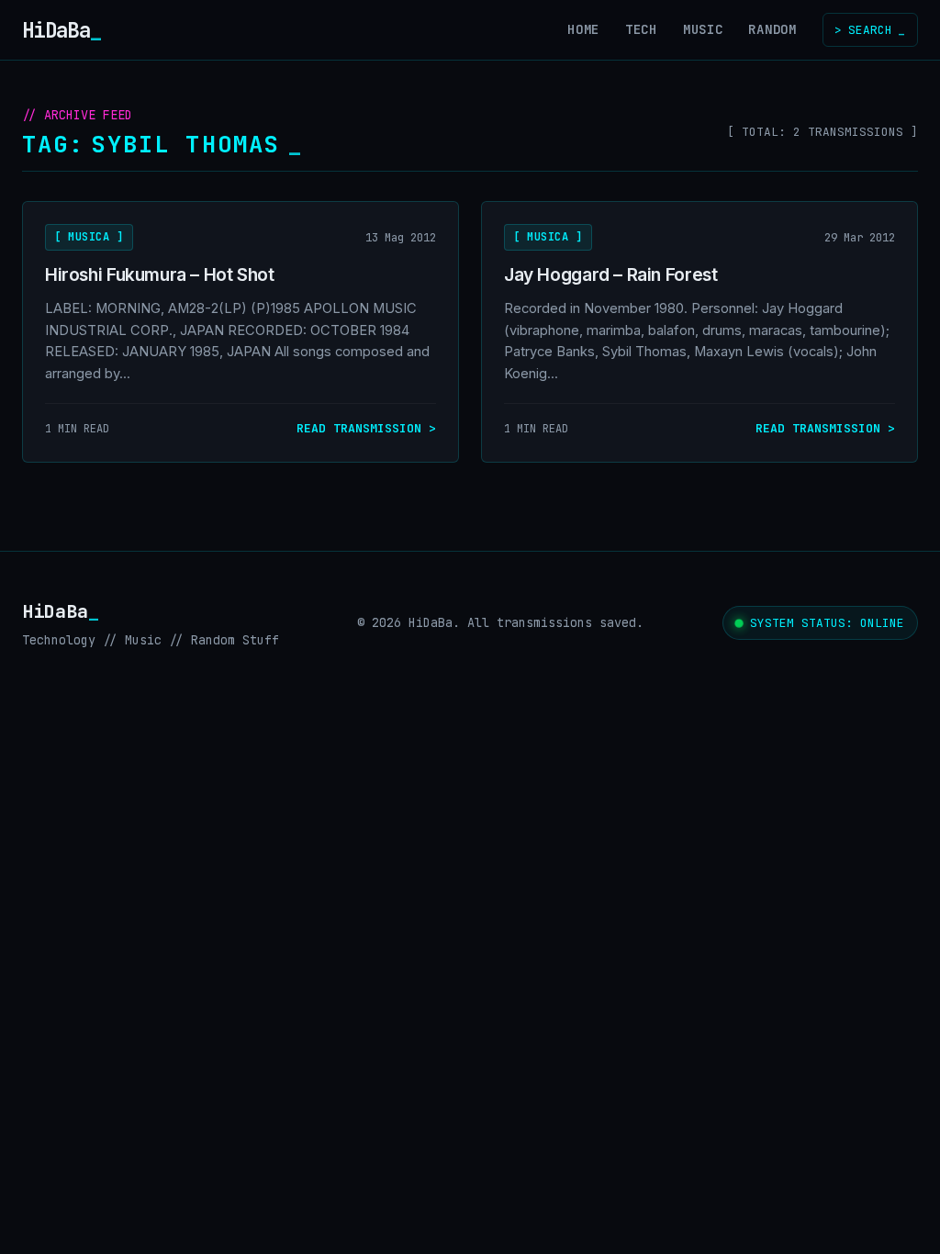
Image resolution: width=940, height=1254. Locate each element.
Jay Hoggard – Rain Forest (610, 274)
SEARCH (869, 30)
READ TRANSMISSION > (366, 428)
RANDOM (772, 29)
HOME (583, 29)
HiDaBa (61, 30)
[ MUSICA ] (89, 237)
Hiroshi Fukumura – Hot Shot (159, 274)
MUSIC (703, 29)
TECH (641, 29)
